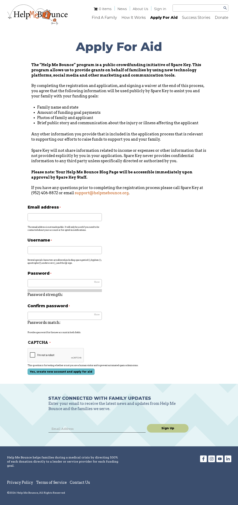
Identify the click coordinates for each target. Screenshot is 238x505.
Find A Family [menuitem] (104, 17)
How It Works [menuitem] (133, 17)
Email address (43, 207)
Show (97, 282)
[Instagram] (211, 461)
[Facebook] (203, 461)
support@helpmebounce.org (102, 193)
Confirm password (48, 305)
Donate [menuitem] (221, 17)
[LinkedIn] (228, 461)
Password (39, 273)
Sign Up (167, 428)
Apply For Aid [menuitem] (164, 17)
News (122, 9)
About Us (140, 9)
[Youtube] (219, 461)
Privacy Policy (20, 482)
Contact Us (80, 482)
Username (39, 240)
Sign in (160, 9)
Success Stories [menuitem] (196, 17)
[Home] (37, 14)
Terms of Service (51, 482)
